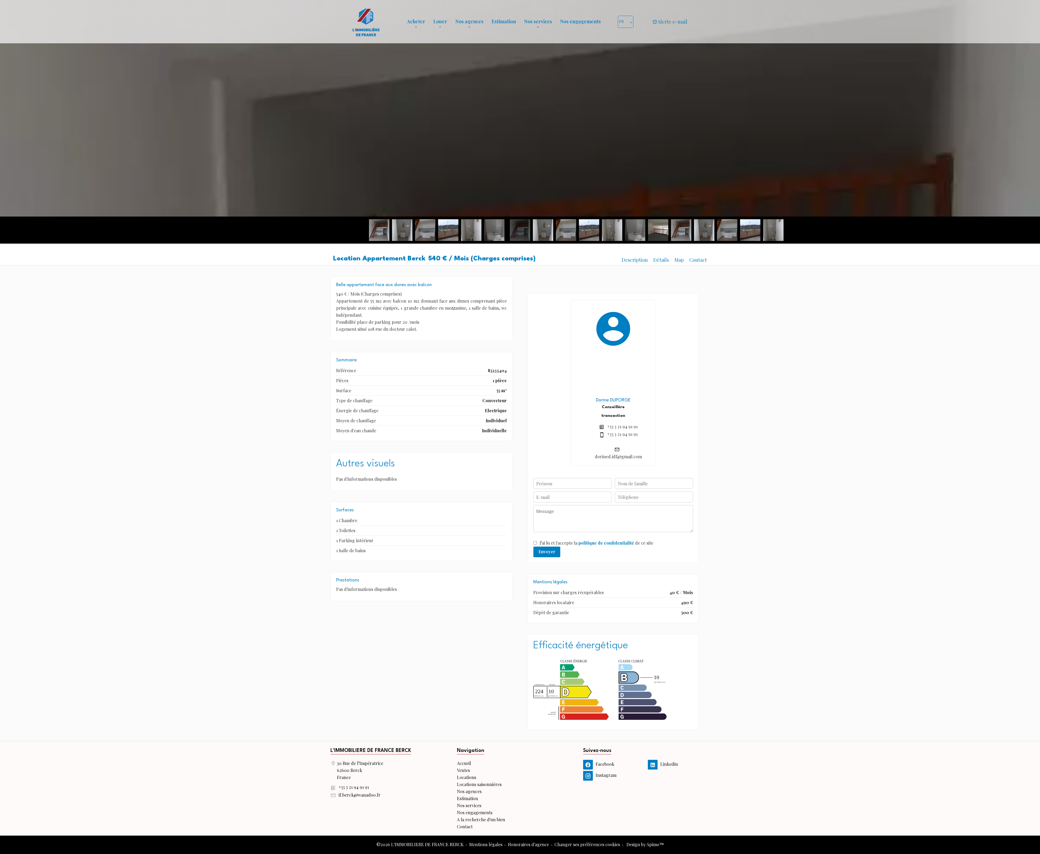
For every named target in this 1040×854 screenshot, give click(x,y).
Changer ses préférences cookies (587, 844)
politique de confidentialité (606, 543)
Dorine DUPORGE (613, 400)
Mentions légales (485, 844)
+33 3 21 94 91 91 (622, 426)
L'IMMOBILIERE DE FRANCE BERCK (370, 750)
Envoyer (546, 551)
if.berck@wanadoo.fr (360, 795)
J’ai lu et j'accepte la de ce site (596, 543)
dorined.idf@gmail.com (618, 456)
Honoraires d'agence (528, 844)
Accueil (366, 21)
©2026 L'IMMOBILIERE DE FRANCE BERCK (420, 844)
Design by (644, 844)
